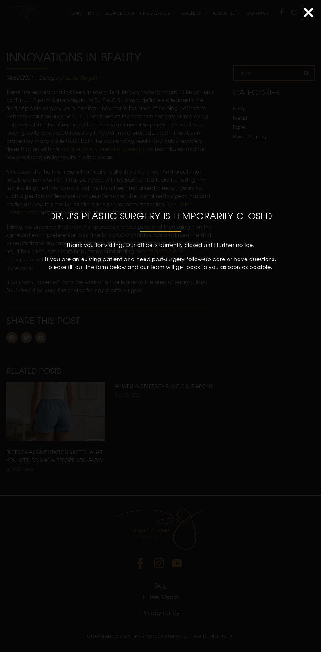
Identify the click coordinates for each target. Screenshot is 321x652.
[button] (308, 12)
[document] (160, 326)
